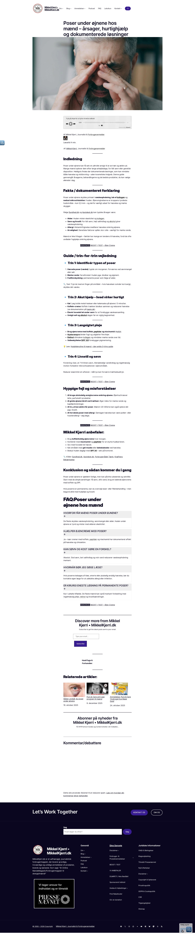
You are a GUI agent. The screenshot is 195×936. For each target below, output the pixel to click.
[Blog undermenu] (70, 8)
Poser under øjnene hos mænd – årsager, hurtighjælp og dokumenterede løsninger (95, 28)
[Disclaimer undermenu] (118, 850)
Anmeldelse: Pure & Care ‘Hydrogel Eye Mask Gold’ (120, 699)
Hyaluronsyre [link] (73, 334)
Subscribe (80, 644)
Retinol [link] (70, 337)
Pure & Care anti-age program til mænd (96, 698)
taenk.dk (90, 309)
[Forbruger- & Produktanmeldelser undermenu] (133, 857)
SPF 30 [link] (85, 340)
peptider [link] (98, 332)
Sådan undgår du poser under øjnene (73, 700)
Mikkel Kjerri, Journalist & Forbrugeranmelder (75, 926)
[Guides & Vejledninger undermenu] (127, 888)
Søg (65, 827)
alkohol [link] (112, 221)
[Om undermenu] (62, 8)
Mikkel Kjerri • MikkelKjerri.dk (52, 8)
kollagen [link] (121, 197)
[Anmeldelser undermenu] (84, 8)
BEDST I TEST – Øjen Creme (103, 245)
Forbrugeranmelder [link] (96, 134)
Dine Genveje (116, 845)
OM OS (157, 812)
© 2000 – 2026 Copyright (42, 926)
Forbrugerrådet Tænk (104, 457)
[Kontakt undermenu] (121, 8)
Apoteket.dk (87, 212)
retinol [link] (82, 597)
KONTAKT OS (139, 812)
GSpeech (128, 127)
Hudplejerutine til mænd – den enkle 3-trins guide (92, 346)
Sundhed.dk (74, 212)
